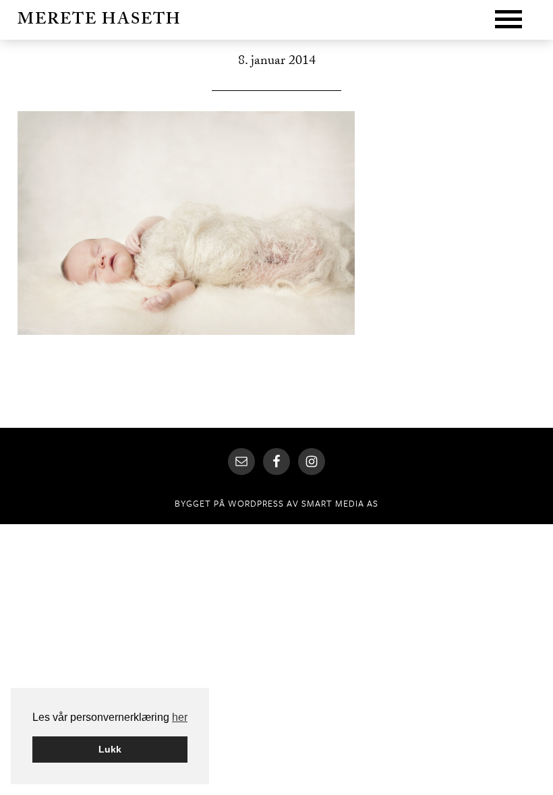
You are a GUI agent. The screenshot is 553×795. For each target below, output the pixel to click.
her (179, 717)
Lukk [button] (109, 749)
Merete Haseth (99, 21)
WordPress (256, 503)
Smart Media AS (339, 503)
